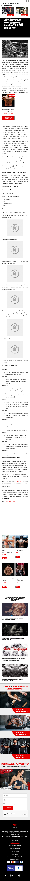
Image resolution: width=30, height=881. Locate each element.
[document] (15, 440)
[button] (27, 1)
